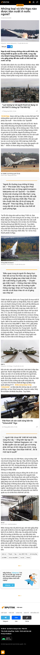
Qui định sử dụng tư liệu (14, 628)
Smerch (28, 557)
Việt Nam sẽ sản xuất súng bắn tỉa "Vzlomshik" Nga (17, 421)
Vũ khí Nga (5, 116)
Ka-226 (22, 557)
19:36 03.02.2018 (6, 18)
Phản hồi (24, 628)
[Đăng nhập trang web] (33, 2)
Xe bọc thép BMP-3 (13, 557)
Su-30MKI (4, 557)
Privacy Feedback (6, 634)
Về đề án (3, 628)
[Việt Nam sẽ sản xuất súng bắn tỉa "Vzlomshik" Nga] (20, 406)
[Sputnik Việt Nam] (5, 3)
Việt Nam (4, 613)
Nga (15, 554)
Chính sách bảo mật (25, 631)
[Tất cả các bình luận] (3, 652)
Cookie (17, 631)
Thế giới (10, 554)
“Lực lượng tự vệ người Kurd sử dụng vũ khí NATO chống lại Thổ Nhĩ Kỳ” (20, 106)
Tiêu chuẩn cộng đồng (7, 631)
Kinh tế (26, 613)
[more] (37, 111)
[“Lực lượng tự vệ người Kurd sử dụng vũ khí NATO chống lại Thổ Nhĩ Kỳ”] (20, 91)
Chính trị (19, 613)
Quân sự (4, 554)
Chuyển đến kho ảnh (23, 43)
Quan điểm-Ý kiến (23, 554)
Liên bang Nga (33, 554)
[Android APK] (6, 639)
